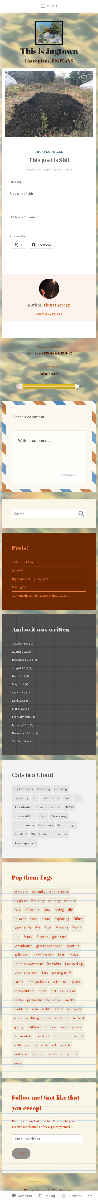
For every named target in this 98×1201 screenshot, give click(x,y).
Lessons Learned (48, 807)
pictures (56, 991)
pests (42, 991)
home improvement (28, 964)
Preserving (59, 816)
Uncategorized (49, 152)
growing (73, 945)
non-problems (38, 982)
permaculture (24, 816)
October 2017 (20, 741)
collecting (32, 909)
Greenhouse (23, 807)
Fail (35, 798)
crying (59, 909)
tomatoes (42, 1036)
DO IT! (21, 1153)
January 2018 (20, 725)
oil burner (60, 982)
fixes (47, 927)
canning (54, 900)
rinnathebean (57, 305)
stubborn (34, 1027)
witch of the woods (62, 1054)
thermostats (23, 1036)
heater (73, 954)
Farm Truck (50, 798)
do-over (20, 918)
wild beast (21, 1054)
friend (77, 927)
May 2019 (18, 684)
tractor (59, 1036)
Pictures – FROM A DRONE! (49, 350)
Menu (52, 6)
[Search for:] (49, 513)
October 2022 (21, 643)
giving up (59, 936)
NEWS (69, 807)
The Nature (39, 834)
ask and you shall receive (50, 891)
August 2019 (20, 668)
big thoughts (23, 789)
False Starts (49, 370)
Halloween (21, 954)
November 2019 (22, 659)
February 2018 (21, 716)
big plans (20, 900)
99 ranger (21, 891)
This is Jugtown (49, 51)
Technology (66, 825)
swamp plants (71, 1027)
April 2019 (18, 692)
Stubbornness (24, 825)
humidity (54, 964)
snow (47, 1018)
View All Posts (49, 313)
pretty (69, 1000)
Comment (68, 475)
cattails (69, 900)
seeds (18, 1018)
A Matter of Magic (24, 562)
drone (45, 918)
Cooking (60, 789)
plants (18, 1000)
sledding (32, 1018)
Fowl (66, 798)
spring (18, 1027)
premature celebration (44, 1000)
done (33, 918)
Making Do (19, 587)
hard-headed (44, 954)
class (17, 909)
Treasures (59, 834)
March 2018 (19, 708)
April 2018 (18, 700)
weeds (65, 1045)
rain (35, 1009)
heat (61, 954)
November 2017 (22, 733)
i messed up (74, 964)
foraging (61, 927)
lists (45, 973)
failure (78, 918)
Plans (43, 816)
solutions (62, 1018)
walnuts (31, 1045)
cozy (47, 909)
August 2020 (20, 651)
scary (59, 1009)
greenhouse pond (49, 945)
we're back (49, 1045)
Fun (77, 798)
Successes (45, 825)
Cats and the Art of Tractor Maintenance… (40, 595)
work (17, 1063)
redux (46, 1009)
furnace (42, 936)
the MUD (20, 834)
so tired (78, 1018)
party (76, 982)
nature (19, 982)
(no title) (17, 570)
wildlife (38, 1054)
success (51, 1027)
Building (43, 789)
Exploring (21, 798)
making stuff (61, 973)
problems (21, 1009)
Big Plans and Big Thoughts (30, 579)
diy (70, 909)
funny (28, 936)
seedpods (74, 1009)
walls (17, 1045)
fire (37, 927)
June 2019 (18, 676)
